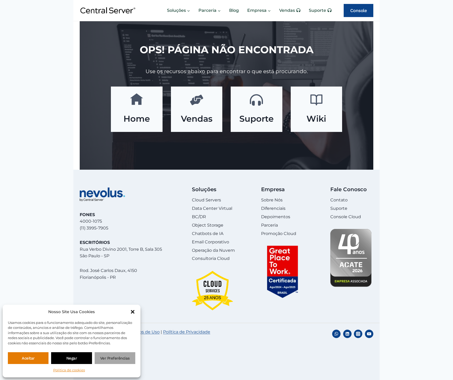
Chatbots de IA (207, 233)
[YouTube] (369, 334)
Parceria (269, 225)
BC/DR (199, 216)
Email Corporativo (210, 241)
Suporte (317, 10)
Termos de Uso (144, 331)
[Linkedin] (347, 334)
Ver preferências (115, 358)
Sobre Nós (272, 199)
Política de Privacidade (186, 331)
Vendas (287, 10)
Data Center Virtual (212, 208)
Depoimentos (275, 216)
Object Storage (207, 225)
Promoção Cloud (278, 233)
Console (358, 10)
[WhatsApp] (336, 334)
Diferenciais (273, 208)
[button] (132, 311)
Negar (71, 358)
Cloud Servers (206, 199)
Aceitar (28, 358)
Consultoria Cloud (211, 258)
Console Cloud (345, 216)
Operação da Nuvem (213, 250)
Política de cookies (69, 370)
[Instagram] (358, 334)
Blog (234, 10)
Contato (339, 199)
